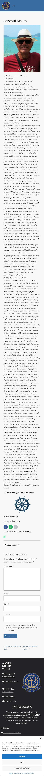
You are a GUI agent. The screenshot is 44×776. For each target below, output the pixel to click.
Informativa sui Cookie (12, 733)
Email (6, 604)
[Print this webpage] (16, 527)
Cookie (11, 773)
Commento (8, 566)
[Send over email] (11, 527)
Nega (22, 762)
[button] (41, 739)
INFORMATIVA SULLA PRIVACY (24, 773)
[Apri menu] (13, 5)
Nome (7, 593)
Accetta (22, 756)
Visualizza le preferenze (22, 768)
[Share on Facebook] (6, 527)
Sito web (7, 614)
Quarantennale (10, 701)
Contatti (6, 728)
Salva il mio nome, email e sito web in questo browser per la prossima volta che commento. (21, 628)
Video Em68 (9, 696)
